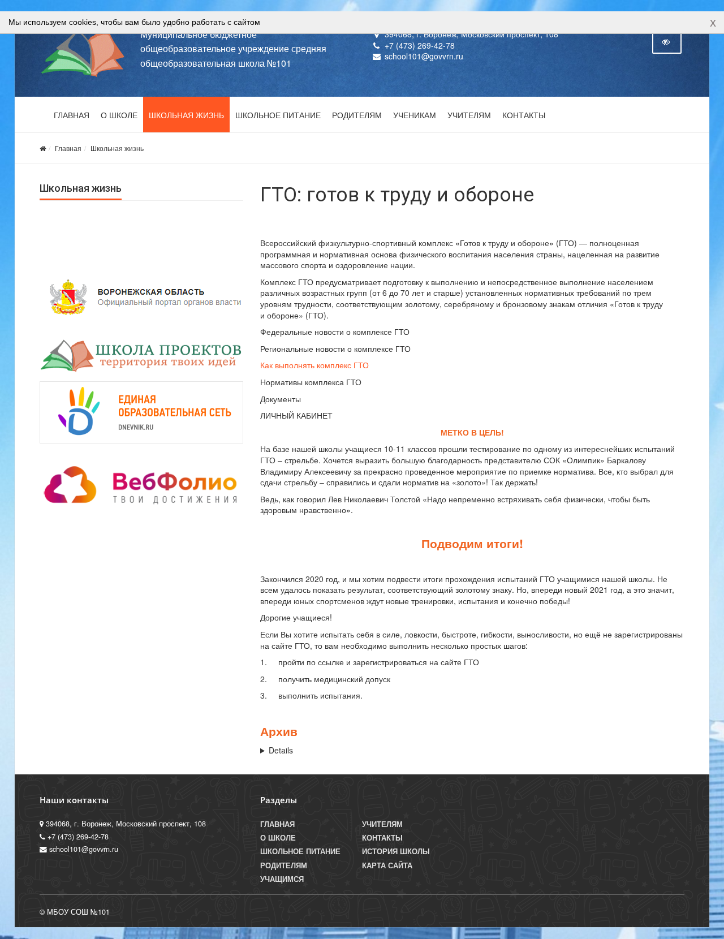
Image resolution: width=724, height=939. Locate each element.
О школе (119, 115)
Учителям (469, 115)
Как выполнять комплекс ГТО (314, 365)
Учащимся (282, 879)
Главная (71, 115)
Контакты (523, 115)
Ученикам (414, 115)
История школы (396, 851)
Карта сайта (387, 865)
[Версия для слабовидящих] (667, 41)
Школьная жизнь (186, 115)
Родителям (357, 115)
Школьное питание (278, 115)
